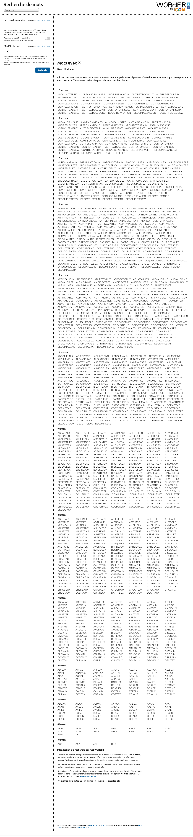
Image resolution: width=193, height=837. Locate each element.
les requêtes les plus (88, 776)
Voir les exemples (43, 20)
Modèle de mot (12, 45)
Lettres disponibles (14, 19)
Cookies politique (83, 827)
